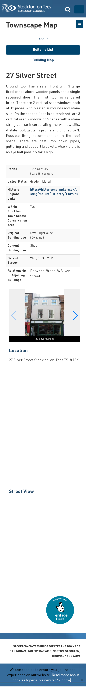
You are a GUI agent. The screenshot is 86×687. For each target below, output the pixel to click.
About (43, 39)
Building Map (43, 60)
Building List (43, 50)
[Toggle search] (68, 9)
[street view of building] (44, 544)
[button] (75, 315)
